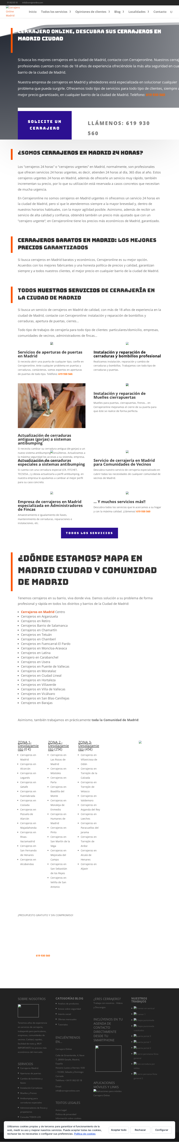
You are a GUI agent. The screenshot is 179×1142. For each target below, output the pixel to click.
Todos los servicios (54, 12)
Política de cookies (85, 1133)
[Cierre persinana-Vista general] (146, 1056)
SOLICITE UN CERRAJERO (45, 125)
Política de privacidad (66, 1114)
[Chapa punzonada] (144, 1020)
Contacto (159, 12)
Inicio (33, 12)
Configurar (161, 1129)
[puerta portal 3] (142, 1036)
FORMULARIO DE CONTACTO (131, 920)
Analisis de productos (68, 1003)
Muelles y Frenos (28, 1093)
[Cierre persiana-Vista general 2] (146, 1076)
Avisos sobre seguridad (69, 1008)
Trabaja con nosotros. (104, 1003)
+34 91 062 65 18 (73, 1080)
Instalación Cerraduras (31, 1087)
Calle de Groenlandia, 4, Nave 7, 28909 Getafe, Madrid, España (70, 1059)
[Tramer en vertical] (144, 1008)
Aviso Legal (61, 1110)
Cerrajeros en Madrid (37, 612)
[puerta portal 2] (142, 1048)
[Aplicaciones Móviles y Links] (108, 1095)
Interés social (64, 1014)
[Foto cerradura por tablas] (146, 1066)
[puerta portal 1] (142, 1042)
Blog (117, 12)
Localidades (136, 12)
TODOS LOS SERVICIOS (89, 533)
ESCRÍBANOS (32, 965)
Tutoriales (63, 1024)
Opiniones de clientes (90, 12)
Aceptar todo (119, 1129)
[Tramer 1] (140, 1014)
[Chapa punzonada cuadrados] (146, 1028)
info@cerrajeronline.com (68, 1090)
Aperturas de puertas (30, 1073)
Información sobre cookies (68, 1118)
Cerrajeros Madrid (29, 1068)
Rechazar (140, 1129)
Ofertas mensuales (67, 1019)
